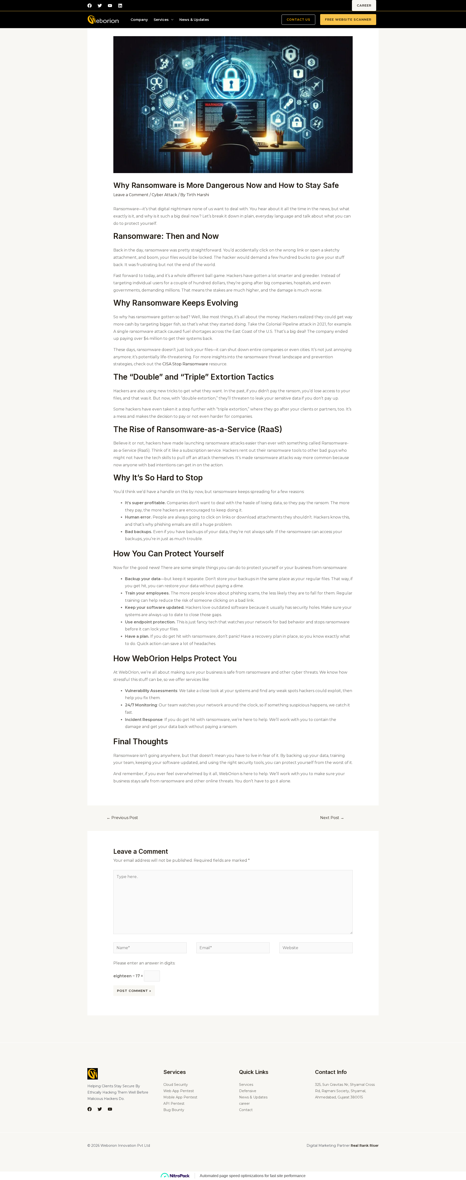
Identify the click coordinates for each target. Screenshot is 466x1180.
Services (161, 19)
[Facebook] (89, 5)
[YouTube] (110, 1109)
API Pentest (173, 1103)
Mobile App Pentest (180, 1097)
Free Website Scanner (348, 19)
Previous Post (122, 817)
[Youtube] (110, 5)
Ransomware (137, 236)
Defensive (247, 1091)
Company (139, 19)
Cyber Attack (164, 194)
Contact (246, 1110)
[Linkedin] (120, 5)
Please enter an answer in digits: (144, 963)
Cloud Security (175, 1084)
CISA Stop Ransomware (185, 364)
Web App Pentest (178, 1091)
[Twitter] (100, 5)
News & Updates (194, 19)
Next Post (332, 817)
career (364, 5)
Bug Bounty (173, 1110)
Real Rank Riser (365, 1145)
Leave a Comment (131, 194)
